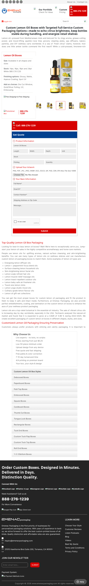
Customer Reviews (73, 529)
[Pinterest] (14, 1)
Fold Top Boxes (20, 389)
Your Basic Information (25, 179)
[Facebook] (3, 1)
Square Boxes (20, 401)
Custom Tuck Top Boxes (24, 442)
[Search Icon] (85, 23)
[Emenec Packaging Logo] (11, 11)
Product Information (24, 141)
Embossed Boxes (21, 395)
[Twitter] (6, 1)
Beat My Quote (71, 544)
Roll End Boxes (20, 448)
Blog (67, 536)
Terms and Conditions (74, 548)
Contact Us (82, 2)
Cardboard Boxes (21, 407)
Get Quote (18, 134)
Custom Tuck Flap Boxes (25, 436)
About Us (71, 2)
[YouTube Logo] (64, 489)
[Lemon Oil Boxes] (60, 76)
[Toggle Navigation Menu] (7, 21)
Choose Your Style (73, 525)
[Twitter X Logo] (22, 489)
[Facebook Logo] (8, 489)
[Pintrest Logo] (51, 489)
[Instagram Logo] (37, 489)
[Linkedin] (21, 1)
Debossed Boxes (21, 377)
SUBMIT (35, 565)
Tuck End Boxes (21, 430)
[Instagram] (10, 1)
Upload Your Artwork (24, 167)
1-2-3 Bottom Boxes (23, 454)
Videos (68, 540)
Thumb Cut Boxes (22, 413)
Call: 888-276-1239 (26, 125)
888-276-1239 (15, 499)
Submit (44, 231)
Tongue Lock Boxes (22, 419)
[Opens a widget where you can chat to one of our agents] (80, 582)
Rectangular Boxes (22, 424)
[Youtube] (17, 1)
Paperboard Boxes (22, 383)
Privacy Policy (71, 551)
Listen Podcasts (72, 533)
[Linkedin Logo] (78, 489)
